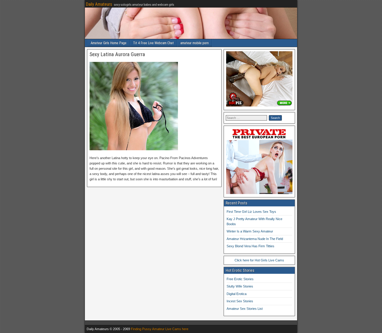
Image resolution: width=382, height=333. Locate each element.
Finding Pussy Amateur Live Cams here (159, 329)
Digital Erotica (236, 294)
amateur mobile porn (194, 43)
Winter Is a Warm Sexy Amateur (250, 231)
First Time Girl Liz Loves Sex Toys (251, 211)
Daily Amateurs (99, 4)
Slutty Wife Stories (240, 286)
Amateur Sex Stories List (245, 308)
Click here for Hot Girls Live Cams (259, 260)
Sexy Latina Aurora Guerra (117, 54)
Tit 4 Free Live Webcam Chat (153, 43)
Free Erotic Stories (240, 279)
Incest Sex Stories (240, 301)
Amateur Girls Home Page (108, 43)
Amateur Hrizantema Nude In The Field (255, 239)
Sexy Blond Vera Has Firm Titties (250, 246)
